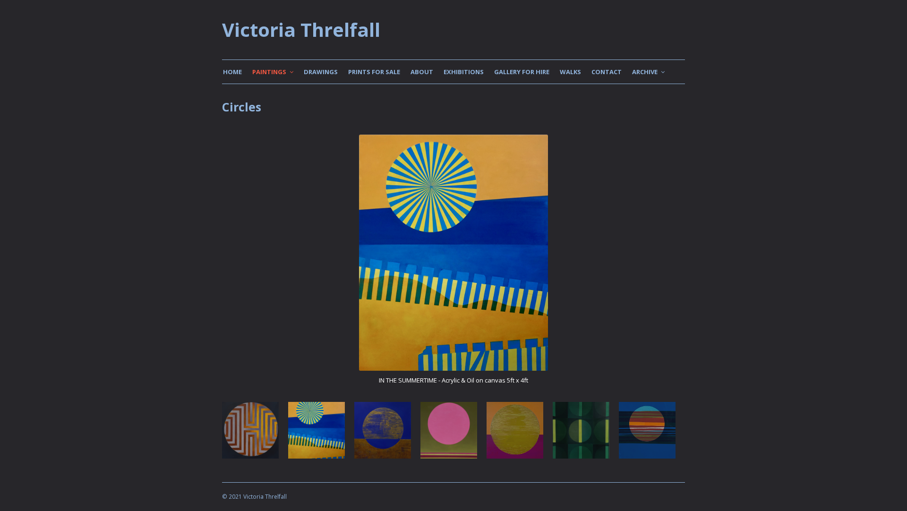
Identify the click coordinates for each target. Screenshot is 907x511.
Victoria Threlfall (301, 30)
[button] (230, 270)
